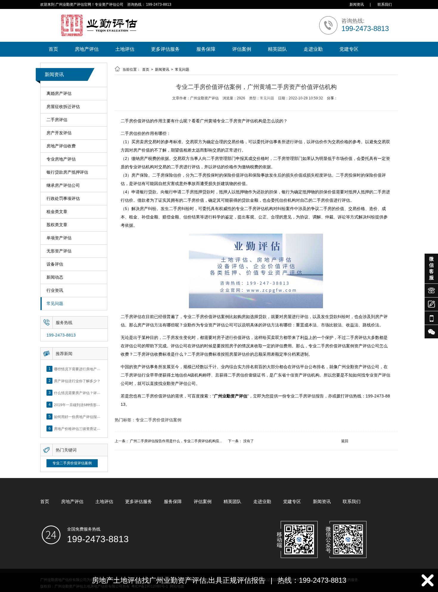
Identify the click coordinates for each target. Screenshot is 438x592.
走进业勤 (313, 49)
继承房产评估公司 (63, 185)
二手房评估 (56, 119)
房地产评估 (87, 49)
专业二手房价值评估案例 (72, 463)
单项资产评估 (59, 237)
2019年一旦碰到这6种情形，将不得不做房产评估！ (95, 405)
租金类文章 (56, 211)
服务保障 (205, 49)
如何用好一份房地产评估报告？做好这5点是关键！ (94, 416)
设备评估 (54, 264)
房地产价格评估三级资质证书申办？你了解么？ (91, 428)
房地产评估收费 (61, 146)
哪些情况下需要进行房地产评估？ (81, 369)
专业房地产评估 (61, 159)
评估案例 (241, 49)
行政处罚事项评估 (63, 198)
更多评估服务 (165, 49)
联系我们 (385, 4)
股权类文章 (56, 224)
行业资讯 (54, 290)
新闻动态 (54, 277)
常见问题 (54, 303)
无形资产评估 (59, 251)
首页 (53, 49)
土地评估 (124, 49)
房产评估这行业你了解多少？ (77, 381)
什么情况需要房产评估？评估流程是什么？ (88, 393)
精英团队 (277, 49)
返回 (344, 441)
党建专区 (348, 49)
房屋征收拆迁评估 (63, 106)
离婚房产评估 (59, 93)
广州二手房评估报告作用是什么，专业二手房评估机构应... (176, 441)
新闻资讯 (357, 4)
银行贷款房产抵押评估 (67, 172)
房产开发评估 (59, 132)
